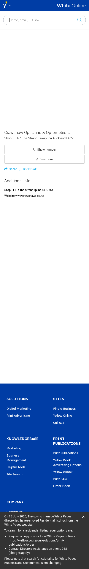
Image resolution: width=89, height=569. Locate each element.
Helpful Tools (15, 467)
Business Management (16, 458)
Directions (46, 159)
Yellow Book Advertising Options (67, 462)
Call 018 (58, 423)
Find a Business (64, 409)
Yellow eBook (63, 472)
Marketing (13, 448)
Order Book (61, 486)
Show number (46, 149)
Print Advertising (18, 416)
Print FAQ (60, 479)
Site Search (14, 474)
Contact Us (14, 512)
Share (12, 169)
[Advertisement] (44, 77)
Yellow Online (62, 416)
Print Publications (65, 453)
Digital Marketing (18, 409)
